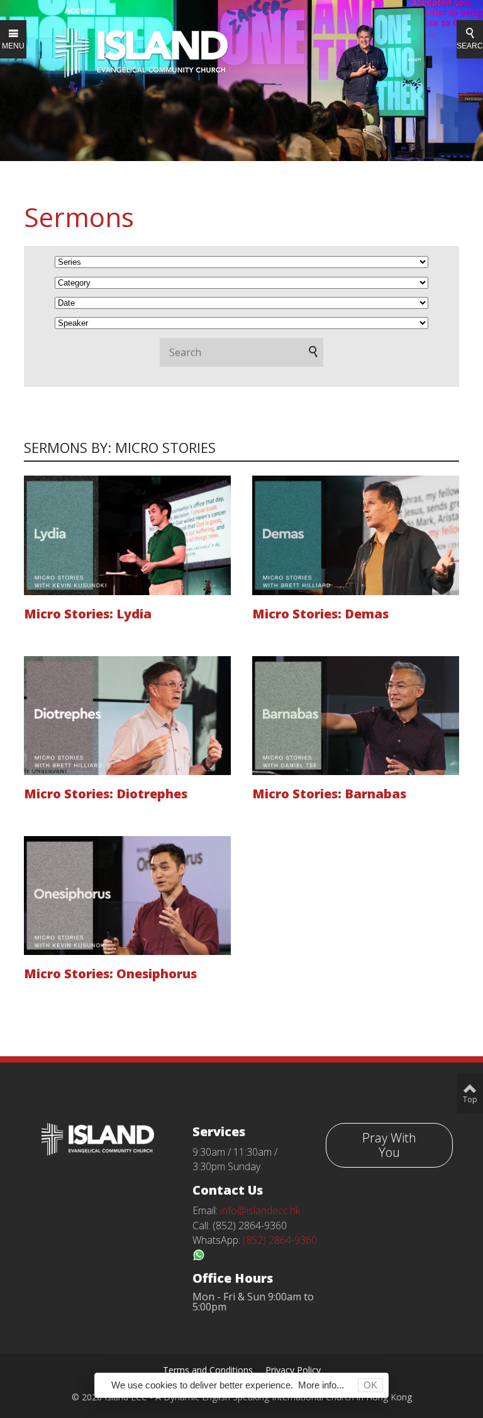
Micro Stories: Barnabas (329, 793)
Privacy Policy (293, 1370)
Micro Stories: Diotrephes (105, 793)
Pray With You (389, 1145)
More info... (321, 1385)
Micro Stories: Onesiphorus (110, 973)
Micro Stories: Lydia (88, 613)
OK (370, 1385)
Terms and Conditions (208, 1370)
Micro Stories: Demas (320, 613)
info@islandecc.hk (260, 1210)
